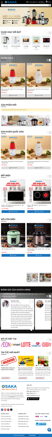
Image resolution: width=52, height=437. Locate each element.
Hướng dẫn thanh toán (23, 419)
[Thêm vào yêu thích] (24, 68)
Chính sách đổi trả (5, 424)
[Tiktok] (11, 410)
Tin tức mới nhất (10, 352)
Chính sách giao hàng (6, 421)
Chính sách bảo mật (5, 416)
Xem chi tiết (5, 378)
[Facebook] (2, 410)
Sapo (37, 435)
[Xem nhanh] (24, 65)
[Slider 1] (26, 16)
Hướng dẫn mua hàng (23, 416)
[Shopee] (5, 410)
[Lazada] (8, 410)
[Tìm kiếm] (49, 5)
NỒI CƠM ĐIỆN (8, 219)
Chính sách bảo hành (6, 426)
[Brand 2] (15, 344)
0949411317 (35, 391)
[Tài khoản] (41, 2)
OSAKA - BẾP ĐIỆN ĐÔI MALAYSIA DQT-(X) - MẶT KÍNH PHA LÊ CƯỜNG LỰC (13, 206)
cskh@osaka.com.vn (35, 395)
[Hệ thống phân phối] (32, 2)
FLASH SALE (7, 58)
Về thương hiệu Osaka (23, 426)
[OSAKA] (9, 387)
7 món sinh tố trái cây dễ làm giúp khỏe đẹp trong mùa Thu (42, 369)
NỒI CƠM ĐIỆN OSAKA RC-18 (8, 249)
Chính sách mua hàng (6, 419)
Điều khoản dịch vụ (22, 424)
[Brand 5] (46, 344)
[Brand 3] (26, 344)
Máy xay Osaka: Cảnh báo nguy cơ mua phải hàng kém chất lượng (25, 369)
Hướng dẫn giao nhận (23, 421)
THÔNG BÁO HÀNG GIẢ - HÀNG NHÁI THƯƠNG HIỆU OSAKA (8, 369)
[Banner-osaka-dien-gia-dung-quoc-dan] (26, 120)
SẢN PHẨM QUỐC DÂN (12, 131)
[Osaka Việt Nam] (11, 2)
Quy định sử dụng (5, 429)
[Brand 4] (36, 344)
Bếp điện (5, 175)
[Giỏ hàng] (48, 2)
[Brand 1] (5, 344)
